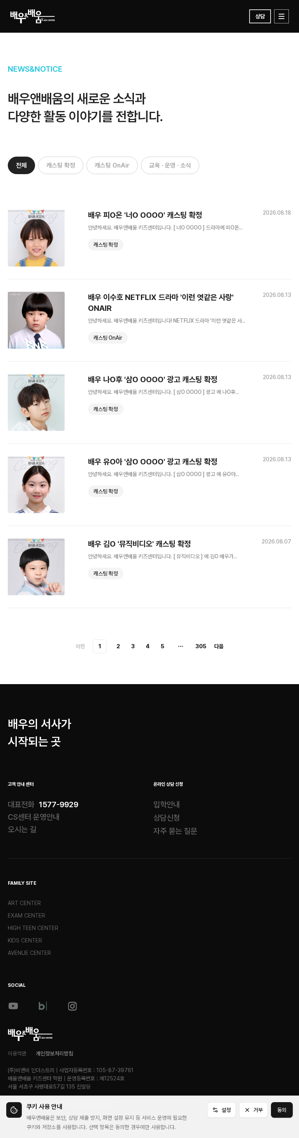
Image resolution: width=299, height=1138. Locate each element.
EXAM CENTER (26, 915)
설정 (226, 1110)
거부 (258, 1110)
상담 (260, 16)
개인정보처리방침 (54, 1053)
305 (200, 646)
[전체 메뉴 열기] (281, 16)
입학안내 (166, 804)
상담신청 (166, 817)
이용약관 (17, 1053)
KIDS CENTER (25, 940)
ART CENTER (24, 903)
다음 (218, 646)
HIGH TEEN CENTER (33, 928)
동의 (282, 1110)
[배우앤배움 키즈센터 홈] (30, 1034)
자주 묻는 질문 (175, 831)
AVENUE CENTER (29, 953)
